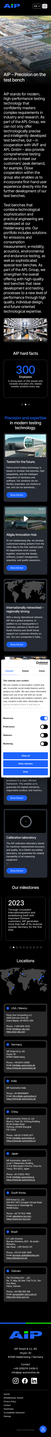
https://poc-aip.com (15, 1031)
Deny (25, 772)
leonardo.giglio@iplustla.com (25, 1255)
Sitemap (7, 1416)
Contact (7, 1405)
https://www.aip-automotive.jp (20, 1179)
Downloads (8, 1409)
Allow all (25, 756)
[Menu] (44, 6)
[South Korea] (41, 976)
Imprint (7, 1394)
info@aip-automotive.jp (23, 1177)
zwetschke (31, 1430)
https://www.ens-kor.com (18, 1219)
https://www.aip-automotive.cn (21, 1140)
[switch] (44, 727)
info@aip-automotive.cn (23, 1138)
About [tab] (42, 671)
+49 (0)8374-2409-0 (25, 1368)
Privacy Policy (10, 1401)
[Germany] (22, 974)
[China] (40, 978)
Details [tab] (25, 671)
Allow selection (25, 764)
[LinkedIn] (34, 1381)
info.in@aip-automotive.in (24, 1096)
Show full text (16, 495)
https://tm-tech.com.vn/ (17, 1297)
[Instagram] (16, 1381)
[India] (34, 979)
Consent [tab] (9, 671)
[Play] (25, 518)
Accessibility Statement (14, 1412)
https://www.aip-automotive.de (21, 1068)
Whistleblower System (13, 1398)
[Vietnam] (39, 979)
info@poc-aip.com (21, 1029)
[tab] (37, 340)
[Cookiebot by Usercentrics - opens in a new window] (36, 663)
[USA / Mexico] (8, 974)
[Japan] (43, 976)
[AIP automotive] (12, 7)
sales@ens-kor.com (21, 1216)
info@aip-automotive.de (23, 1065)
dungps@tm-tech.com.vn (24, 1294)
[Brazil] (13, 988)
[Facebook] (25, 1381)
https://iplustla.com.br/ (16, 1258)
